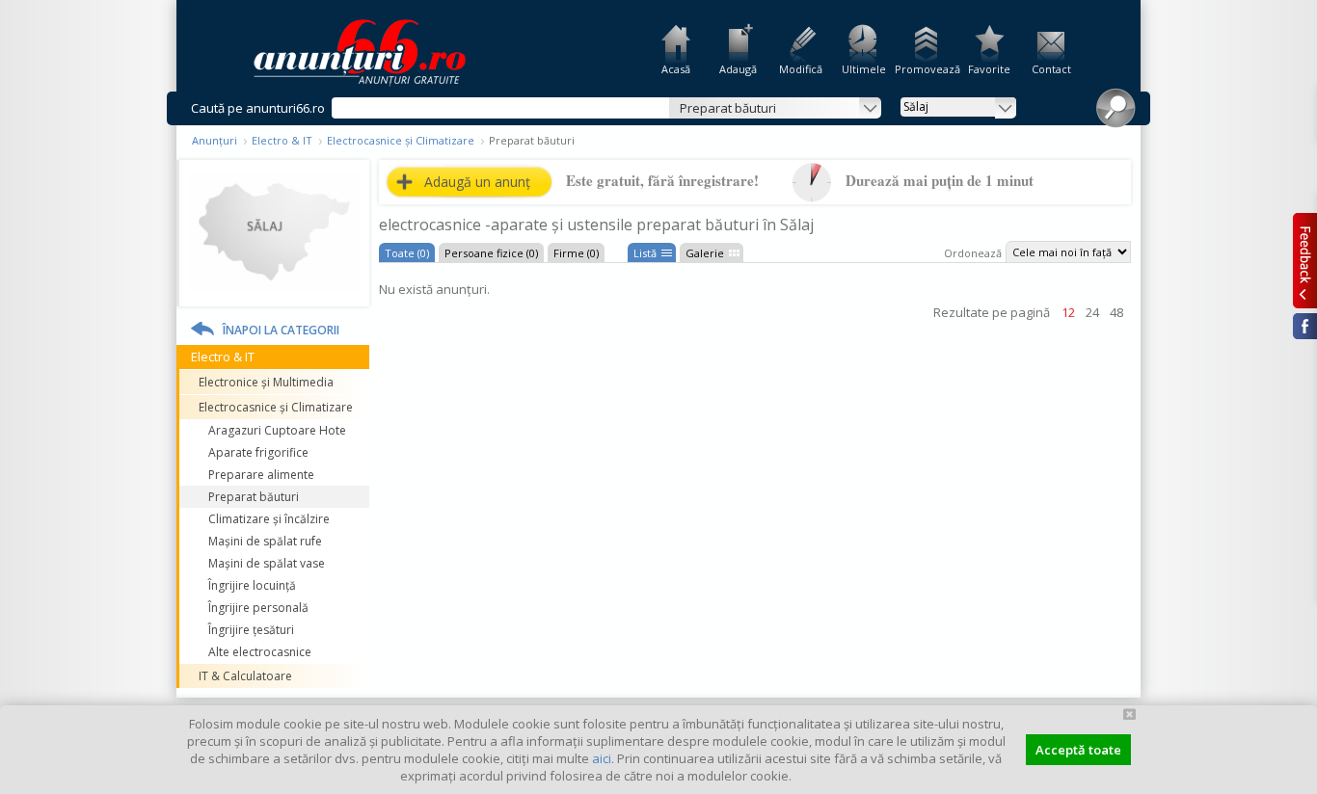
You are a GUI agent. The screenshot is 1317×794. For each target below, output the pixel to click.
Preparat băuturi (253, 497)
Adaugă (738, 69)
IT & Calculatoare (245, 676)
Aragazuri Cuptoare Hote (277, 430)
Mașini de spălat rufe (265, 541)
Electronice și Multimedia (266, 382)
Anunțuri (214, 140)
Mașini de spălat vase (266, 563)
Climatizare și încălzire (269, 519)
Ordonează (973, 253)
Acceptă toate (1078, 749)
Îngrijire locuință (252, 585)
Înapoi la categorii (281, 330)
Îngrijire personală (258, 607)
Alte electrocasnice (259, 652)
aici (601, 758)
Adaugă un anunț (477, 181)
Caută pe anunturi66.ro (258, 108)
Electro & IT (282, 140)
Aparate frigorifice (258, 452)
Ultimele (864, 69)
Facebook (1305, 326)
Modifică (800, 69)
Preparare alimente (261, 474)
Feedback (1305, 260)
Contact (1051, 69)
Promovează (926, 69)
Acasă (675, 69)
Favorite (989, 69)
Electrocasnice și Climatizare (400, 140)
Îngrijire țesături (251, 630)
